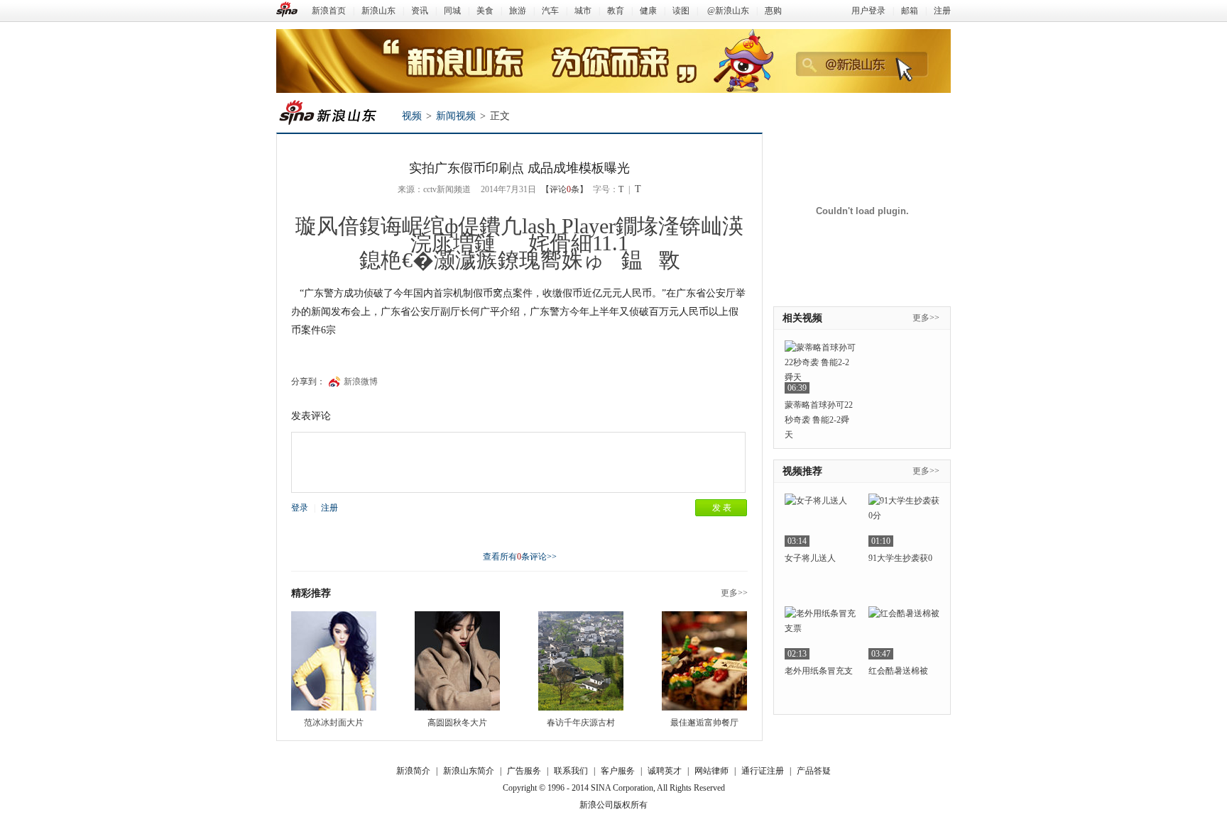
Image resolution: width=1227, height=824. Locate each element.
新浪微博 (361, 381)
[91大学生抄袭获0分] (903, 520)
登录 (299, 508)
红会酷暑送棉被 (898, 671)
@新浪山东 (728, 11)
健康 (648, 11)
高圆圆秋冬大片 (457, 723)
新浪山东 (378, 11)
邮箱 (909, 11)
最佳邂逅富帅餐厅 (704, 723)
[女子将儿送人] (820, 520)
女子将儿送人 (810, 558)
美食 (484, 11)
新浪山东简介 (468, 771)
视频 (412, 116)
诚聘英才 (665, 771)
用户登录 (868, 11)
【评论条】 (564, 189)
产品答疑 (814, 771)
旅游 (517, 11)
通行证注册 (762, 771)
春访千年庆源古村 (581, 723)
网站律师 (711, 771)
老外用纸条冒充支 (819, 671)
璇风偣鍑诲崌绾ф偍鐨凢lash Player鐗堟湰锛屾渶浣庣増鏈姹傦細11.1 (519, 234)
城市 (582, 11)
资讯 (419, 11)
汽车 (550, 11)
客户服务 (618, 771)
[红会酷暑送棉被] (903, 632)
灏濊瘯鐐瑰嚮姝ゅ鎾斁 (557, 260)
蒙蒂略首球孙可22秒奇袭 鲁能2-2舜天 (819, 420)
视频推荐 (802, 471)
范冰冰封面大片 (334, 723)
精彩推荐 (311, 593)
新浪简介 (413, 771)
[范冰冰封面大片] (333, 661)
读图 (680, 11)
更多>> (734, 593)
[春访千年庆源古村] (580, 661)
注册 (942, 11)
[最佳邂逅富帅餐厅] (704, 661)
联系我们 (571, 771)
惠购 (773, 11)
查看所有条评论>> (520, 557)
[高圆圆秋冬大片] (457, 661)
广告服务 (524, 771)
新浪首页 (329, 11)
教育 (615, 11)
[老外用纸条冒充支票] (820, 632)
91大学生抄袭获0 (900, 558)
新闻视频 (456, 116)
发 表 (721, 508)
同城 (452, 11)
